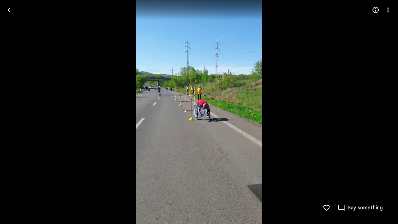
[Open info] (375, 10)
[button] (17, 112)
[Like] (326, 208)
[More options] (388, 10)
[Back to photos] (9, 9)
